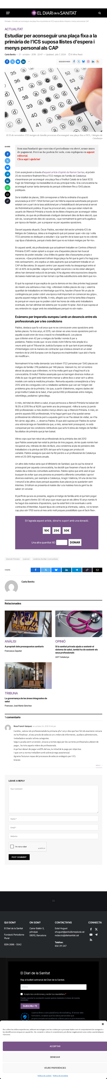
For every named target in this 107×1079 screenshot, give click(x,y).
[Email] (7, 194)
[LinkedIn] (7, 181)
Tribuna (11, 693)
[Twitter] (7, 161)
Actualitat (14, 29)
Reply (98, 765)
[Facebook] (7, 154)
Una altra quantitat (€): (43, 542)
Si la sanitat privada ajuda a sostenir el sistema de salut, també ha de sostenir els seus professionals (76, 649)
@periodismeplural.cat (73, 931)
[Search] (99, 13)
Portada (7, 21)
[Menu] (8, 13)
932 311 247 (60, 945)
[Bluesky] (7, 167)
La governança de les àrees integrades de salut (26, 700)
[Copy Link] (7, 201)
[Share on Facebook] (7, 61)
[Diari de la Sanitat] (53, 13)
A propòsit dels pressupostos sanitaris (24, 646)
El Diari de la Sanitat (13, 928)
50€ (67, 530)
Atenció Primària (13, 559)
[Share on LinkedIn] (23, 61)
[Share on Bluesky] (18, 61)
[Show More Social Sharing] (28, 61)
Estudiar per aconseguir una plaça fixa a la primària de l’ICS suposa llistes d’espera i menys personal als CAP (51, 42)
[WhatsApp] (7, 187)
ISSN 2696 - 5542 (12, 944)
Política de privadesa (60, 1076)
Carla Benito (10, 54)
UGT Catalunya (62, 657)
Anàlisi (10, 641)
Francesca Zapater (13, 651)
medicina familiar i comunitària (45, 559)
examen (26, 559)
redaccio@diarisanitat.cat (67, 935)
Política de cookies (44, 1076)
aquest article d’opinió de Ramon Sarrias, (64, 172)
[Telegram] (7, 174)
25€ (56, 530)
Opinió (60, 641)
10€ (46, 530)
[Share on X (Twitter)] (12, 61)
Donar (75, 542)
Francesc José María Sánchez (18, 705)
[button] (102, 1024)
